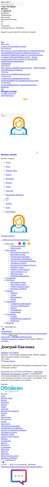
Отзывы (4, 85)
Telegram (4, 36)
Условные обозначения (19, 306)
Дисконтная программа (19, 257)
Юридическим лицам (20, 287)
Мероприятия (19, 74)
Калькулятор (33, 81)
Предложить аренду (24, 68)
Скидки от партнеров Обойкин (23, 261)
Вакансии (5, 87)
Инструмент (6, 417)
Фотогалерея (21, 46)
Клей (3, 415)
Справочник (11, 301)
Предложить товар (8, 68)
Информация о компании (17, 85)
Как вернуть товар (27, 51)
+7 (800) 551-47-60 (8, 93)
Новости (4, 74)
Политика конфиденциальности (14, 467)
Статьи (11, 74)
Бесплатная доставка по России (23, 265)
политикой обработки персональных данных (22, 373)
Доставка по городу (25, 55)
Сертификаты (22, 81)
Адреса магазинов (8, 46)
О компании (11, 314)
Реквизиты (32, 85)
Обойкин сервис (23, 57)
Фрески (4, 405)
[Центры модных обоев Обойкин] (24, 111)
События (9, 291)
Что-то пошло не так (21, 59)
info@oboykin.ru (7, 96)
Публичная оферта (34, 467)
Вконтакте (5, 39)
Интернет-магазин (9, 91)
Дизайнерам (6, 63)
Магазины (5, 449)
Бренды (14, 81)
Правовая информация (14, 61)
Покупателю (11, 250)
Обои (3, 396)
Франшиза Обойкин (14, 70)
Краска (4, 400)
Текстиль (4, 409)
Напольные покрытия (10, 411)
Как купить (5, 424)
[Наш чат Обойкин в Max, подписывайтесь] (2, 89)
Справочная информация (11, 78)
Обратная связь (16, 274)
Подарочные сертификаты (20, 53)
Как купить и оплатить (10, 51)
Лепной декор (6, 398)
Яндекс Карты (9, 361)
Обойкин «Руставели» (10, 353)
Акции (27, 74)
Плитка (4, 413)
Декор (3, 407)
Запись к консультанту (21, 269)
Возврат (4, 439)
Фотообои (5, 402)
